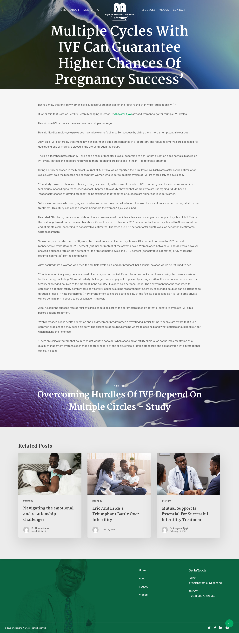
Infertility (28, 500)
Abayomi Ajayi (123, 114)
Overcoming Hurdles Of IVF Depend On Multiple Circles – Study (119, 398)
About (142, 578)
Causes (143, 586)
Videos (143, 594)
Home (142, 570)
